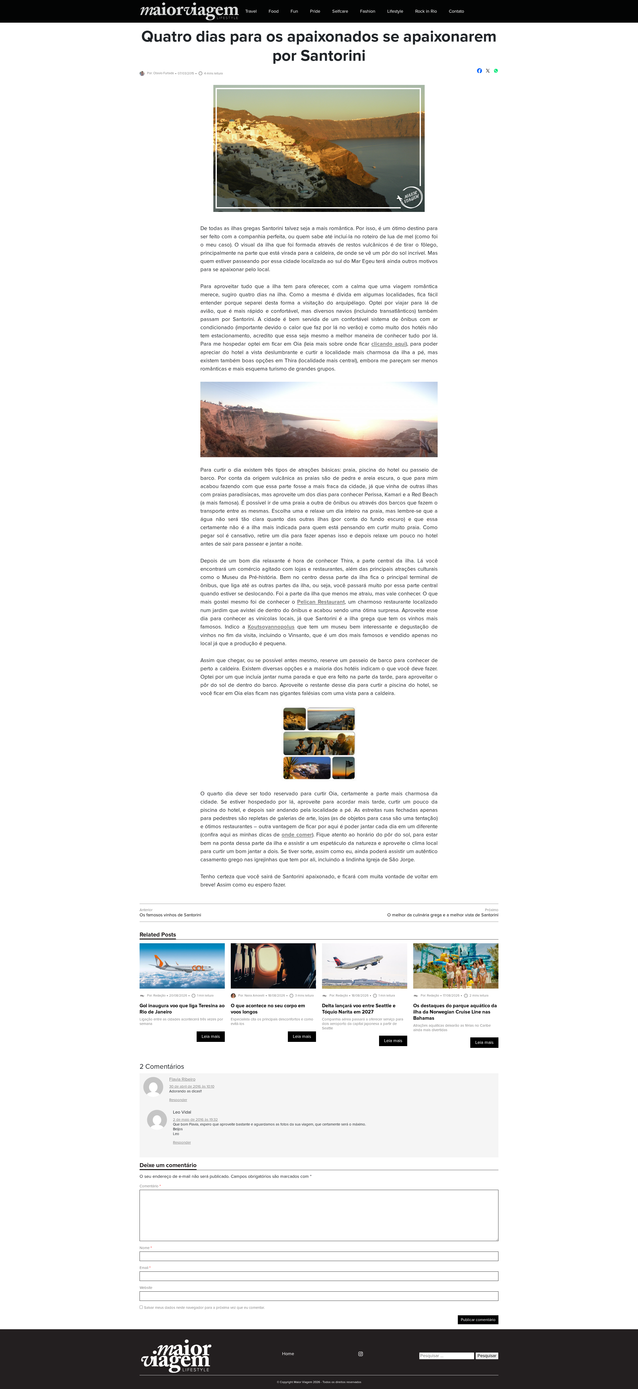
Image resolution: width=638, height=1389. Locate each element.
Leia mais (211, 1036)
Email (145, 1267)
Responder (178, 1100)
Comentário (150, 1186)
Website (146, 1287)
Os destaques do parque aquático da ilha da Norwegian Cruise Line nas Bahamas (455, 1012)
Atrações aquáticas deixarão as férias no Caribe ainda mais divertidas (452, 1027)
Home (288, 1354)
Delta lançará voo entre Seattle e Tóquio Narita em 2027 (359, 1009)
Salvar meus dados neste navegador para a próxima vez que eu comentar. (204, 1307)
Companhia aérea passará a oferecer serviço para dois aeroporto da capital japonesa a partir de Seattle (362, 1024)
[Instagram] (359, 1354)
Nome (146, 1248)
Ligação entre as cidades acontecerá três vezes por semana (181, 1021)
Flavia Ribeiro (182, 1079)
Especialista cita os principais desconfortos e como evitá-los (272, 1021)
